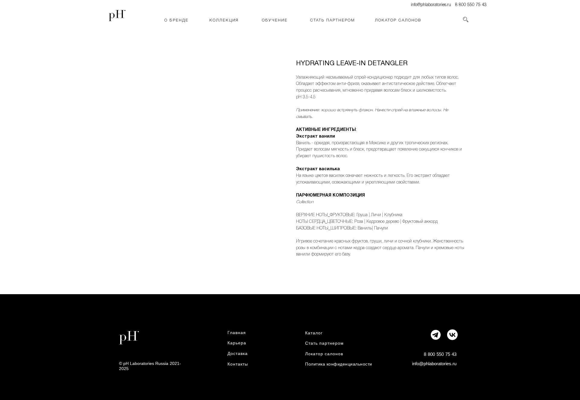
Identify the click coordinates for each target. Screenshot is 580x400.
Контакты (237, 364)
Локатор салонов (324, 353)
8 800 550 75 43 (471, 5)
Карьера (236, 342)
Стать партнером (324, 343)
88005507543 (440, 354)
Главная (236, 332)
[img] (452, 334)
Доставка (237, 353)
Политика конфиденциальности (338, 364)
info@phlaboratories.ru (431, 5)
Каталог (314, 332)
